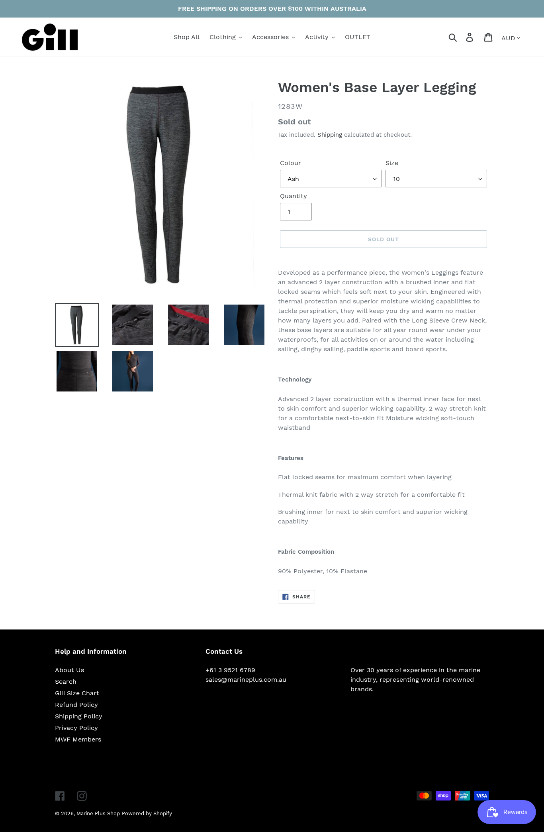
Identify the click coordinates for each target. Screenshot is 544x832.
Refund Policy (76, 704)
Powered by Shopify (147, 813)
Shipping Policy (78, 716)
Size (391, 163)
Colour (290, 163)
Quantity (293, 196)
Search (65, 681)
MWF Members (78, 739)
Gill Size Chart (77, 693)
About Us (69, 670)
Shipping (329, 134)
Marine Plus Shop (98, 813)
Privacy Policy (76, 728)
